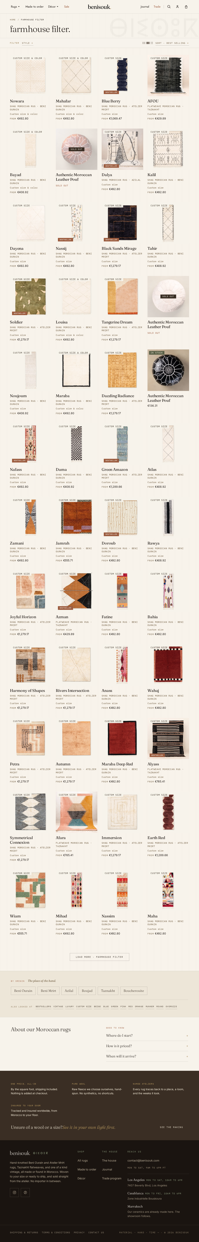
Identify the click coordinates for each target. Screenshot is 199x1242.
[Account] (177, 6)
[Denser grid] (147, 43)
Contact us (96, 1232)
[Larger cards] (143, 43)
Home (13, 19)
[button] (169, 7)
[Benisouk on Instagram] (14, 1192)
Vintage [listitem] (58, 1006)
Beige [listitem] (97, 1006)
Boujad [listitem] (87, 991)
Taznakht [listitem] (108, 991)
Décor (81, 1178)
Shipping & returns (24, 1232)
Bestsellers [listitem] (43, 1006)
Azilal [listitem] (69, 991)
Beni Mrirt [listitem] (48, 991)
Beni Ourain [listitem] (23, 991)
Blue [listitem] (106, 1006)
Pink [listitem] (123, 1006)
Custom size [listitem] (84, 1006)
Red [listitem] (130, 1006)
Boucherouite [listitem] (134, 991)
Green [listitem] (114, 1006)
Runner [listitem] (150, 1006)
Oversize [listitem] (171, 1006)
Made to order (87, 1169)
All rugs (83, 1160)
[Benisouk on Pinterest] (25, 1192)
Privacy (79, 1232)
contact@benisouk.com (143, 1160)
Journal (107, 1169)
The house (109, 1160)
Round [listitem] (159, 1006)
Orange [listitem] (139, 1006)
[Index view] (152, 43)
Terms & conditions (56, 1232)
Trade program (111, 1178)
